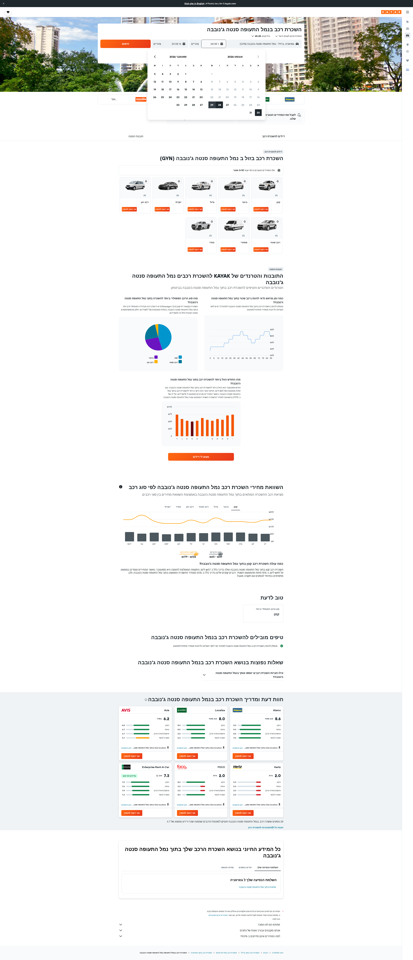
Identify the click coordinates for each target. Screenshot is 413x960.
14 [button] (219, 89)
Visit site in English (194, 3)
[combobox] (288, 36)
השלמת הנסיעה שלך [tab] (267, 867)
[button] (3, 3)
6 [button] (227, 81)
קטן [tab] (235, 506)
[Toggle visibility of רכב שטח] (176, 362)
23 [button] (258, 104)
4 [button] (243, 81)
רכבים (265, 952)
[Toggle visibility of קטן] (178, 357)
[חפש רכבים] (407, 35)
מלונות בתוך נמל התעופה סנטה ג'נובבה (257, 887)
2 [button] (258, 81)
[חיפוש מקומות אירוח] (407, 28)
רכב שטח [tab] (204, 506)
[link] (201, 457)
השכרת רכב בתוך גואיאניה (201, 952)
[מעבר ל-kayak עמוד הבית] (391, 12)
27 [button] (227, 104)
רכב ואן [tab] (190, 506)
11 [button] (243, 89)
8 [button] (212, 81)
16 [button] (258, 97)
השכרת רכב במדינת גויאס (226, 952)
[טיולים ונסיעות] (407, 60)
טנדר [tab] (178, 506)
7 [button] (219, 81)
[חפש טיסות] (407, 22)
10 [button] (250, 89)
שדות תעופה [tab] (227, 867)
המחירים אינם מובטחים (218, 915)
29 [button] (211, 104)
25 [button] (242, 104)
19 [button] (235, 97)
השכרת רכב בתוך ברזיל (250, 952)
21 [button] (219, 97)
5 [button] (235, 81)
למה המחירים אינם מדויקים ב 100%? (260, 936)
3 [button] (250, 81)
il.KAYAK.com (277, 952)
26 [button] (235, 104)
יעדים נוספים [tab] (245, 867)
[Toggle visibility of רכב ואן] (152, 362)
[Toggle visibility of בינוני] (153, 357)
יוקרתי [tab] (167, 506)
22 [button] (211, 97)
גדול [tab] (216, 506)
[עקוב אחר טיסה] (407, 51)
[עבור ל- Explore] (407, 44)
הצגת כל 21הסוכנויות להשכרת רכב (265, 827)
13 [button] (227, 89)
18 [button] (243, 97)
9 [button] (258, 89)
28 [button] (219, 104)
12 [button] (235, 89)
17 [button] (250, 97)
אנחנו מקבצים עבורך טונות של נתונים (260, 930)
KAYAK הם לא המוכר (269, 924)
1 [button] (211, 74)
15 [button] (212, 89)
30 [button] (258, 112)
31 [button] (250, 112)
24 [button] (250, 104)
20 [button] (227, 97)
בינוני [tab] (226, 506)
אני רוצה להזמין (261, 209)
